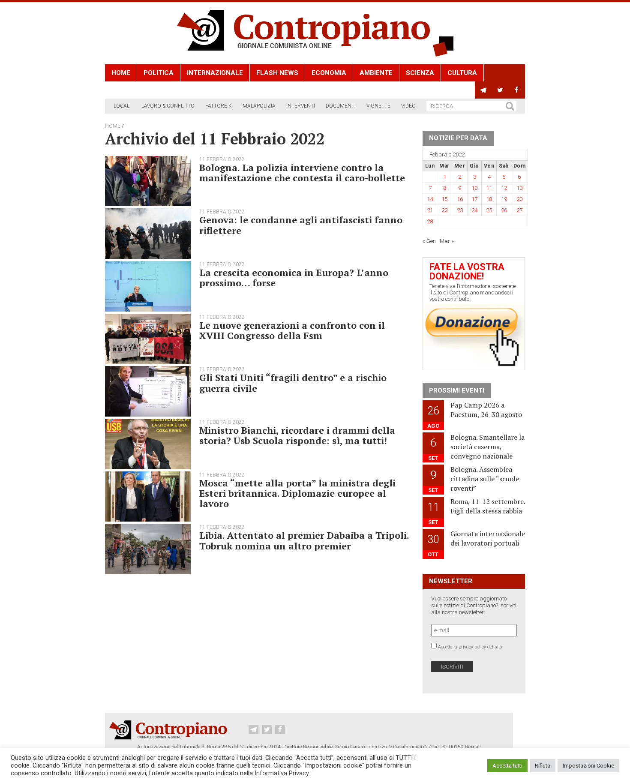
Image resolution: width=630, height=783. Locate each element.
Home (120, 73)
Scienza (420, 73)
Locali (122, 106)
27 (519, 210)
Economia (329, 73)
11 (489, 188)
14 (430, 199)
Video (408, 106)
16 (460, 199)
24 (474, 210)
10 (474, 188)
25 (489, 210)
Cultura (462, 73)
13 (519, 188)
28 (430, 221)
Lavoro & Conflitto (168, 106)
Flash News (277, 73)
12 (504, 188)
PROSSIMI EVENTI (456, 390)
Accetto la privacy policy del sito (470, 647)
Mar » (447, 241)
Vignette (378, 106)
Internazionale (215, 73)
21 (430, 210)
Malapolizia (259, 106)
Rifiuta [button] (542, 765)
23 (460, 210)
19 (504, 199)
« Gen (429, 241)
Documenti (341, 106)
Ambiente (376, 73)
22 (444, 210)
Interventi (300, 106)
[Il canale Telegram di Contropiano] (483, 90)
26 (504, 210)
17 (474, 199)
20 (519, 199)
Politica (159, 73)
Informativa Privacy (282, 773)
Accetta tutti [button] (507, 765)
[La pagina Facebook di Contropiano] (516, 90)
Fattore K (218, 106)
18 (489, 199)
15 (444, 199)
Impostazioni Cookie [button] (588, 765)
